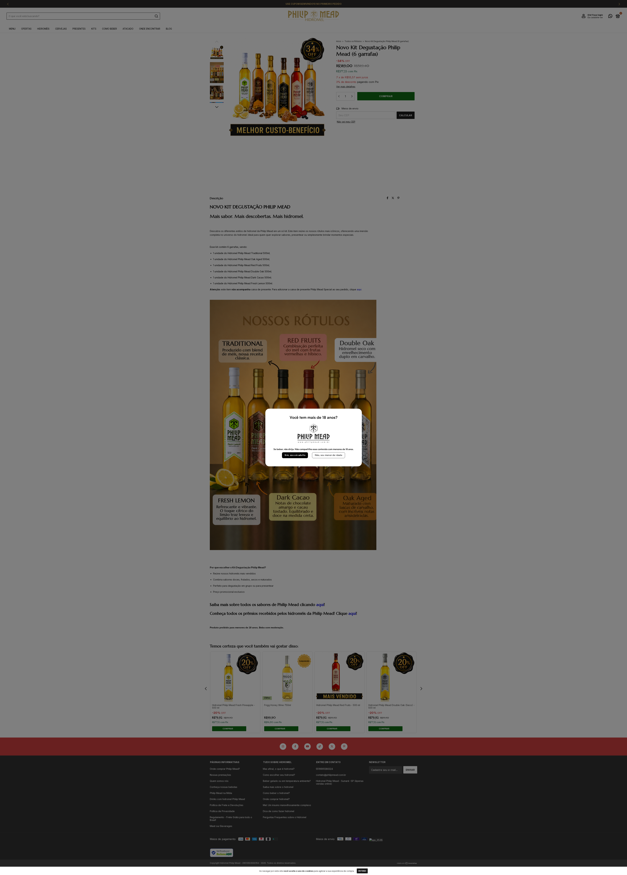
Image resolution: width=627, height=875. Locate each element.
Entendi (362, 871)
